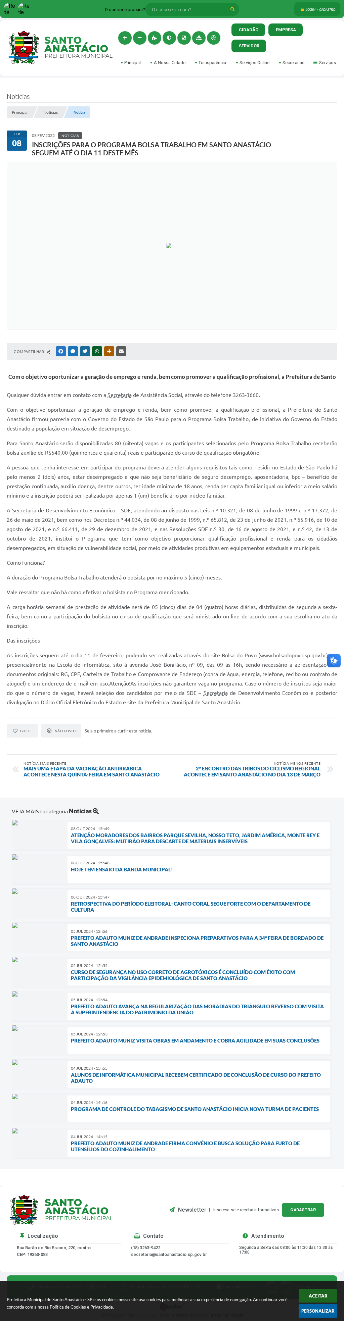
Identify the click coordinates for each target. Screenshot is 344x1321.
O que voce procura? (125, 9)
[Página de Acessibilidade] (213, 38)
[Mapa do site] (199, 38)
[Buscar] (232, 9)
